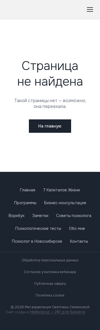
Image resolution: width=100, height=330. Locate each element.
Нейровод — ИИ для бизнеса (57, 311)
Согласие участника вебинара (50, 272)
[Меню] (90, 9)
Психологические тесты (38, 228)
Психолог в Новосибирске (37, 241)
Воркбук (16, 215)
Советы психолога (73, 215)
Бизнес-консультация (65, 202)
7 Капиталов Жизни (61, 189)
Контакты (79, 241)
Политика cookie (50, 295)
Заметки (40, 215)
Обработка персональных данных (50, 260)
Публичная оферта (50, 283)
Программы (25, 202)
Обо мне (77, 228)
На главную (50, 126)
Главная (27, 189)
